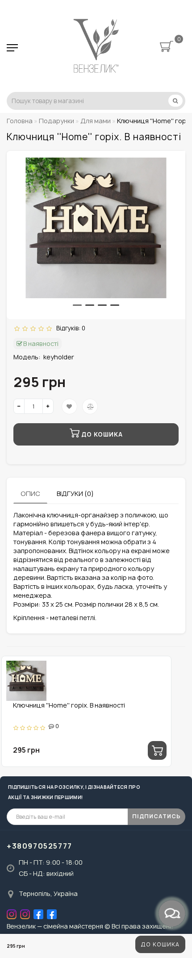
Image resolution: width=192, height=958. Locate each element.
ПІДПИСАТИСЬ (156, 816)
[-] (19, 406)
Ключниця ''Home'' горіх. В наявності (69, 705)
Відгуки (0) (75, 493)
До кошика (160, 944)
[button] (77, 305)
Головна (20, 121)
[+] (48, 406)
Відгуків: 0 (69, 328)
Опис (30, 493)
